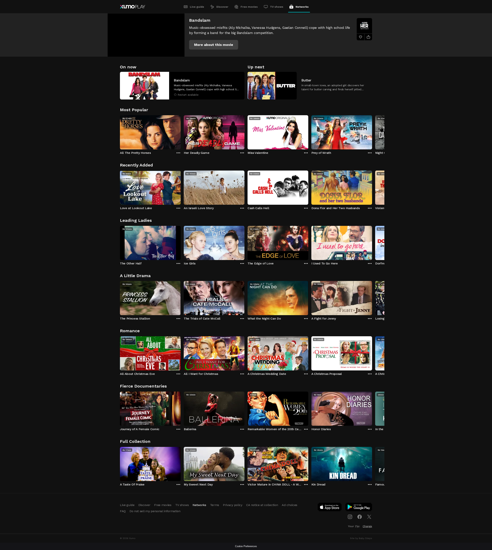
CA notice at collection (262, 505)
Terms (214, 505)
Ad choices (289, 505)
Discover (222, 6)
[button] (213, 45)
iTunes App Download (330, 507)
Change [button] (367, 526)
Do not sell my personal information (155, 511)
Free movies (249, 6)
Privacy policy (232, 505)
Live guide (197, 6)
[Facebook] (359, 517)
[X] (369, 517)
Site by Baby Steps (361, 538)
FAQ (123, 511)
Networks (302, 6)
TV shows (276, 6)
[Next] (372, 131)
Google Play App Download (359, 507)
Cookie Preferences (246, 546)
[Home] (132, 6)
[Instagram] (350, 517)
